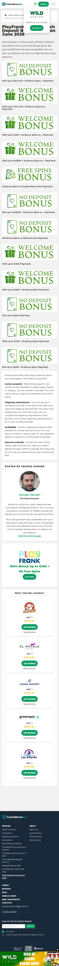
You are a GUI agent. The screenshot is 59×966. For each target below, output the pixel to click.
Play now (29, 577)
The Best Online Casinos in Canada (14, 848)
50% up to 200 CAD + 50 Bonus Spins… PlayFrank (27, 81)
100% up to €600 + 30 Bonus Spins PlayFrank (25, 289)
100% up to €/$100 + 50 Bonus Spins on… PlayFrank (29, 160)
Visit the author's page (29, 536)
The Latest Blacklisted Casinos (12, 860)
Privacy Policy (36, 836)
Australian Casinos (10, 836)
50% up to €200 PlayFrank (16, 315)
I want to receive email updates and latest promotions (25, 935)
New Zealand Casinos (12, 843)
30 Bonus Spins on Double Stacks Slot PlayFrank (27, 186)
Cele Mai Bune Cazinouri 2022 (13, 876)
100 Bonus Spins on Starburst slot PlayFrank (25, 238)
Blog (4, 892)
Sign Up (30, 926)
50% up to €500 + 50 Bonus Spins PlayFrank (25, 367)
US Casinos (7, 833)
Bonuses (6, 889)
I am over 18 (10, 932)
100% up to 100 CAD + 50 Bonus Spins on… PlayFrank (24, 107)
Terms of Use (35, 840)
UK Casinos (7, 840)
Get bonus (36, 28)
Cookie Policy (36, 833)
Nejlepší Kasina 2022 (11, 865)
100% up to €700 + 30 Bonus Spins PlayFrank (25, 341)
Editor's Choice (9, 829)
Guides (5, 885)
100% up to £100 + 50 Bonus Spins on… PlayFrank (27, 135)
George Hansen (29, 494)
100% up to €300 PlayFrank (16, 264)
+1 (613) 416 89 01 (9, 912)
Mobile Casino (9, 896)
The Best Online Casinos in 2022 (14, 854)
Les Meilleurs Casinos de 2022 (13, 870)
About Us (34, 829)
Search (43, 4)
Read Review (29, 632)
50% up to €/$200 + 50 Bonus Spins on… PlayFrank (28, 212)
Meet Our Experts (11, 899)
